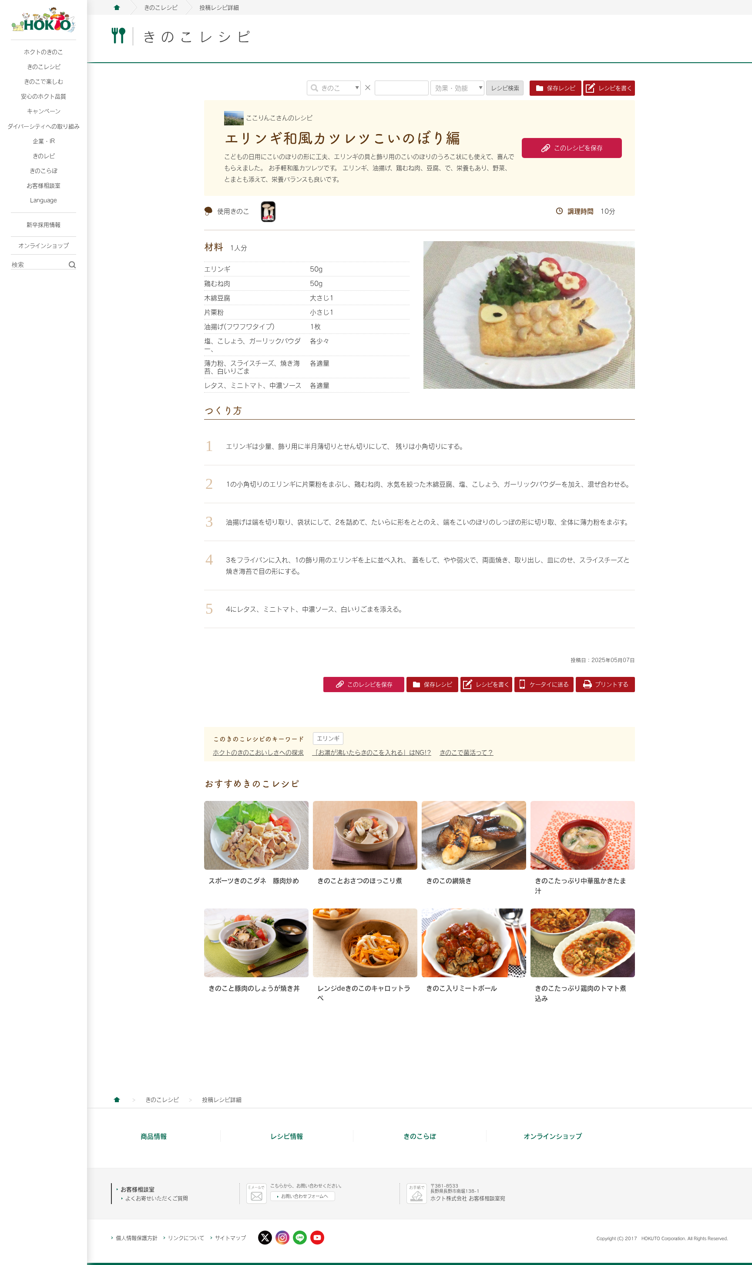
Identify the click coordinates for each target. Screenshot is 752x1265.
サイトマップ (230, 1238)
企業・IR (44, 141)
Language (43, 200)
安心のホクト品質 (43, 96)
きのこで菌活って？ (467, 752)
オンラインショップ (43, 245)
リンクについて (186, 1238)
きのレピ (44, 155)
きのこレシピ (43, 66)
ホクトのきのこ (43, 51)
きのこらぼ (43, 170)
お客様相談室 (43, 185)
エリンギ (328, 738)
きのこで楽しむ (43, 81)
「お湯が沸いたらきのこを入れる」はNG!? (371, 752)
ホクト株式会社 (116, 7)
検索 (505, 87)
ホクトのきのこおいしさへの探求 (258, 752)
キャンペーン (43, 111)
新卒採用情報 (43, 224)
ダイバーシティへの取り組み (43, 126)
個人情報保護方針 (137, 1238)
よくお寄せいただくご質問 (156, 1198)
